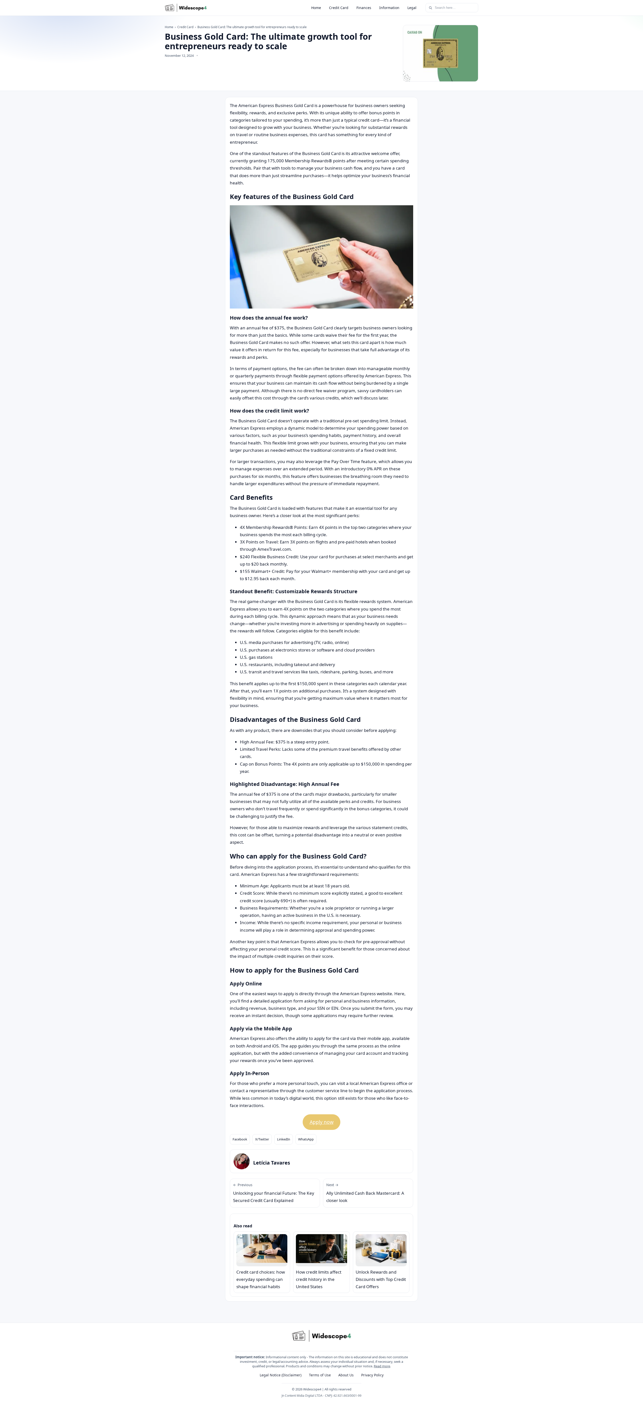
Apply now (322, 1122)
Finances (363, 7)
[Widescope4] (186, 8)
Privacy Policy (372, 1375)
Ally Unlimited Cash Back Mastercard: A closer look (365, 1192)
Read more (382, 1366)
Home (316, 7)
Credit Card (338, 7)
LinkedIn (283, 1139)
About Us (346, 1375)
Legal (411, 7)
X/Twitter (262, 1139)
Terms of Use (320, 1375)
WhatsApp (306, 1139)
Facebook (240, 1139)
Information (389, 7)
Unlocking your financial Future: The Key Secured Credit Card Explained (273, 1192)
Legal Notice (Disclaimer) (280, 1375)
